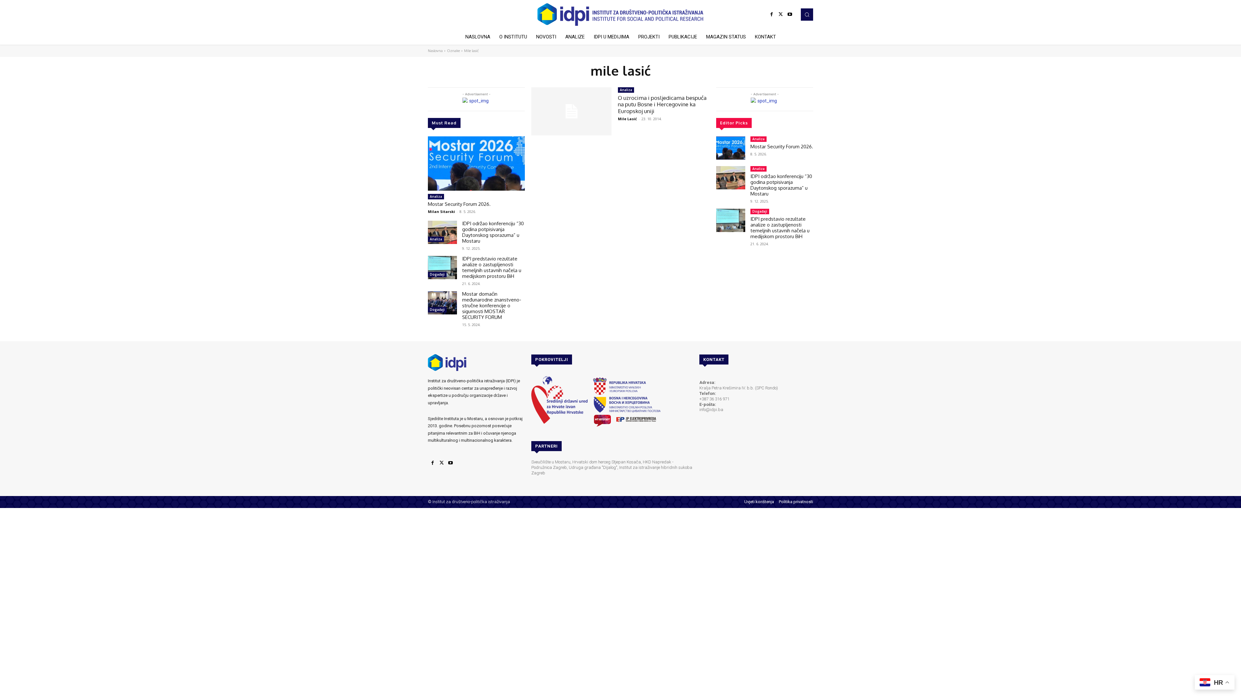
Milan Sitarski (441, 211)
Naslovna (435, 50)
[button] (807, 14)
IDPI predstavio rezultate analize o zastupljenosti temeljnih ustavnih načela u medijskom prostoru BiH (491, 267)
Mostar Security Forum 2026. (459, 204)
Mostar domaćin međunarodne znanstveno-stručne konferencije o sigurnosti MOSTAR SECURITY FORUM (491, 305)
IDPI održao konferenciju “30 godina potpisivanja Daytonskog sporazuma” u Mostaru (493, 232)
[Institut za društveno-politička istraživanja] (620, 14)
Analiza (436, 196)
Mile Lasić (627, 118)
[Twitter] (780, 14)
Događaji (437, 274)
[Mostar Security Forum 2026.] (476, 163)
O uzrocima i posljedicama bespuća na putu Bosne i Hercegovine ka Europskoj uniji (662, 104)
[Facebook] (771, 14)
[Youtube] (789, 14)
